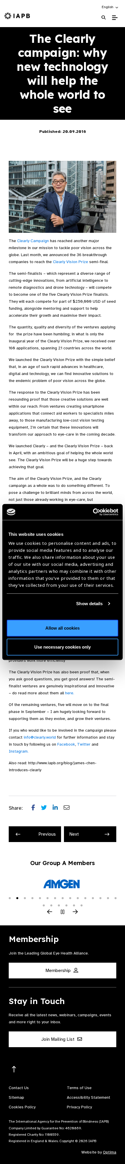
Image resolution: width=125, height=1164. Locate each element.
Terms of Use (79, 1087)
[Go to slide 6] (47, 898)
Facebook (66, 744)
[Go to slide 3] (25, 898)
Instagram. (18, 751)
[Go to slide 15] (115, 898)
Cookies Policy (22, 1107)
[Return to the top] (14, 1069)
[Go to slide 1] (9, 898)
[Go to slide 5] (40, 898)
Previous (47, 834)
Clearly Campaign (33, 240)
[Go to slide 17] (51, 905)
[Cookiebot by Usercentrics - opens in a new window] (92, 512)
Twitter (83, 744)
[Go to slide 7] (55, 898)
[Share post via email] (69, 808)
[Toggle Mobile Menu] (114, 17)
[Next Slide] (75, 912)
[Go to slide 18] (59, 905)
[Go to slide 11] (85, 898)
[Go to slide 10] (78, 898)
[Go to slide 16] (44, 905)
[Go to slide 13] (100, 898)
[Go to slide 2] (17, 898)
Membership (58, 970)
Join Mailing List (58, 1039)
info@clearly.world (40, 737)
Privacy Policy (79, 1107)
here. (69, 693)
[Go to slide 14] (108, 898)
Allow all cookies (62, 627)
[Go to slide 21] (81, 905)
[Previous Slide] (49, 912)
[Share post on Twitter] (47, 808)
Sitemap (16, 1097)
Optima (109, 1152)
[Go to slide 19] (66, 905)
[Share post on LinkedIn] (58, 808)
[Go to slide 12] (93, 898)
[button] (110, 7)
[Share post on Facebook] (36, 808)
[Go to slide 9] (70, 898)
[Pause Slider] (62, 912)
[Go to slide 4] (32, 898)
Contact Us (19, 1087)
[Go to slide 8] (62, 898)
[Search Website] (103, 17)
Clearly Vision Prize (70, 261)
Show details (89, 603)
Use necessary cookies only (62, 646)
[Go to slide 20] (74, 905)
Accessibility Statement (88, 1097)
